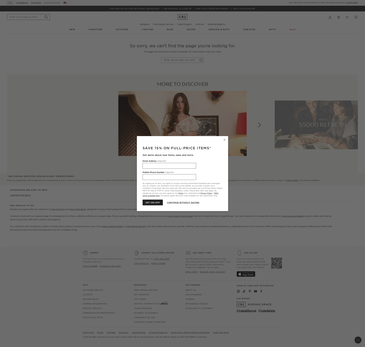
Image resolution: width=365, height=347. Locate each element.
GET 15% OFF (153, 202)
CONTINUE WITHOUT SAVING (183, 202)
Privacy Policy (206, 193)
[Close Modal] (224, 140)
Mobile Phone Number (158, 172)
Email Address (154, 161)
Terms (180, 193)
